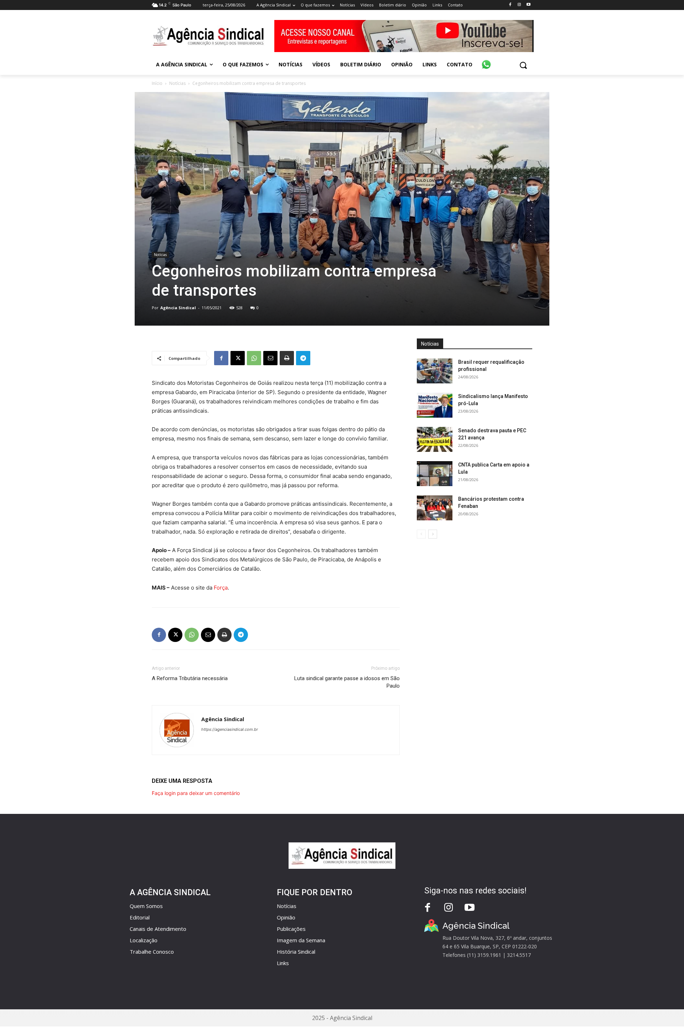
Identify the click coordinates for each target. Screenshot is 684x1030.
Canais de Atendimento (158, 928)
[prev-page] (421, 534)
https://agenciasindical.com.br (229, 729)
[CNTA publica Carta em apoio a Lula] (434, 473)
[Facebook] (510, 5)
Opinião (286, 917)
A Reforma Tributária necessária (190, 678)
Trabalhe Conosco (152, 951)
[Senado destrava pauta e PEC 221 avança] (434, 439)
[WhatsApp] (254, 358)
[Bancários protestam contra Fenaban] (434, 507)
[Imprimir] (287, 358)
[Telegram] (303, 358)
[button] (523, 65)
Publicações (291, 928)
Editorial (140, 917)
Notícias (177, 83)
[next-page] (432, 534)
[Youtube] (528, 5)
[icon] (486, 60)
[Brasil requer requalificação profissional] (434, 370)
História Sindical (296, 951)
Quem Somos (146, 905)
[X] (237, 358)
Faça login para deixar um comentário (196, 793)
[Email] (270, 358)
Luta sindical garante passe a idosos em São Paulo (347, 682)
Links (283, 963)
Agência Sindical (178, 307)
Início (157, 83)
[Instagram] (519, 5)
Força (221, 587)
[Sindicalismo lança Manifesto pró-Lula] (434, 405)
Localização (143, 940)
